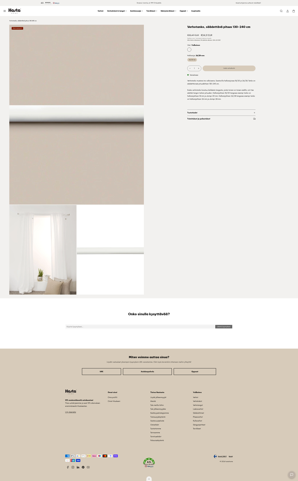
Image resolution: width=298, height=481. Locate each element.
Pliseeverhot (198, 417)
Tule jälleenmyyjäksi (158, 409)
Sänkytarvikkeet (167, 11)
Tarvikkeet (150, 11)
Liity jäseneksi (70, 412)
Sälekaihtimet (198, 413)
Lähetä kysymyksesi (223, 327)
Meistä (153, 401)
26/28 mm (192, 60)
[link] (287, 11)
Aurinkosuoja (135, 11)
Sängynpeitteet (199, 425)
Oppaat (183, 11)
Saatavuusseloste (157, 421)
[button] (49, 3)
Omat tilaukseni (114, 401)
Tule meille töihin (157, 405)
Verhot (100, 11)
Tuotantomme (155, 428)
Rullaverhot (197, 421)
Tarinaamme (155, 432)
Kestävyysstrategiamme (159, 413)
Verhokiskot (197, 401)
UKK (101, 371)
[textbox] (140, 326)
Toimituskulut (199, 38)
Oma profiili (112, 397)
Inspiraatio (195, 11)
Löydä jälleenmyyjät (158, 397)
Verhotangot (198, 405)
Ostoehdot (154, 425)
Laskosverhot (198, 409)
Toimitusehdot (155, 436)
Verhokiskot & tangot (116, 11)
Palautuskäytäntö (157, 440)
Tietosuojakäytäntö (157, 417)
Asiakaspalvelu (147, 371)
